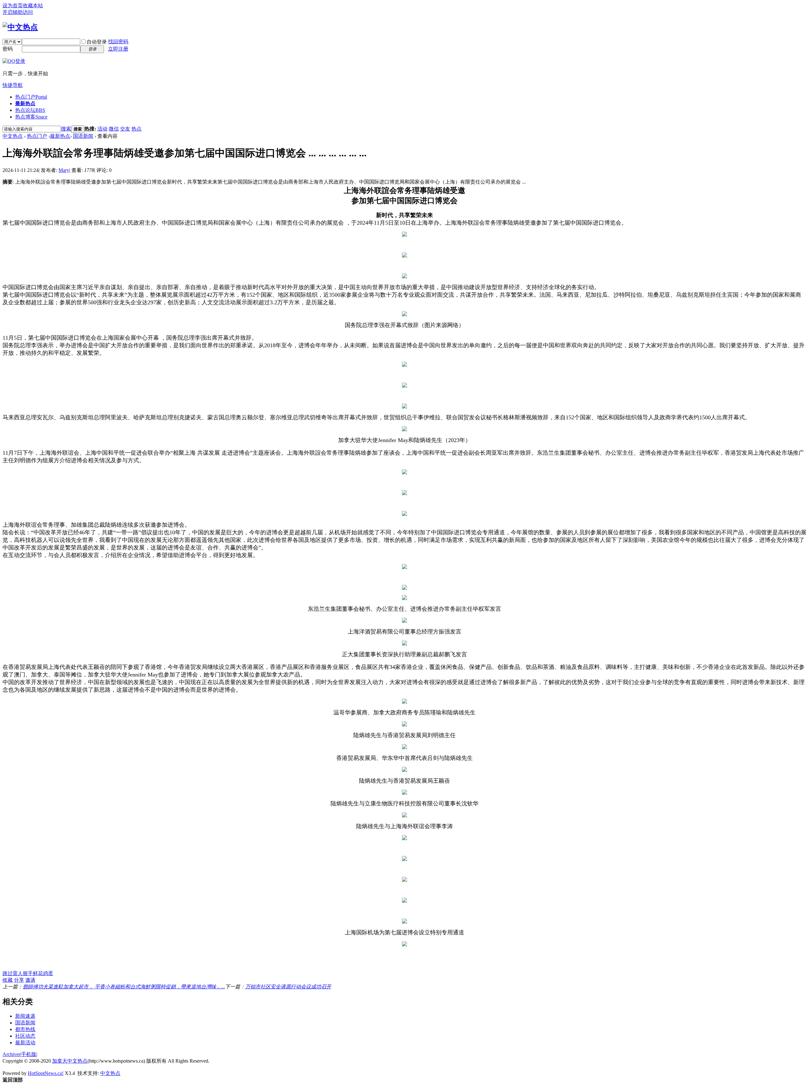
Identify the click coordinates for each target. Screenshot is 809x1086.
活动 (102, 128)
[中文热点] (20, 27)
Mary (63, 170)
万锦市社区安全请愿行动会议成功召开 (288, 986)
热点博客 (31, 116)
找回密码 (118, 41)
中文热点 (13, 136)
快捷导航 (13, 85)
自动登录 (97, 42)
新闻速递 (25, 1016)
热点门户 (31, 97)
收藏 (8, 980)
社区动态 (25, 1036)
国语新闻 (83, 136)
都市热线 (25, 1029)
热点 (136, 128)
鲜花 (38, 973)
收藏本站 (33, 5)
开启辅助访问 (18, 12)
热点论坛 (30, 110)
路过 (8, 973)
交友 (125, 128)
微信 (114, 128)
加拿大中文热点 (70, 1061)
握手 (28, 973)
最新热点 (25, 103)
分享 (19, 980)
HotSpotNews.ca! (46, 1073)
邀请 (30, 980)
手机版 (28, 1054)
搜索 (66, 128)
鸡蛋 (48, 973)
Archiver (11, 1054)
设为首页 (13, 5)
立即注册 (118, 49)
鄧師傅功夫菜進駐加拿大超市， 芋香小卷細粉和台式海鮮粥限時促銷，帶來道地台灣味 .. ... (124, 986)
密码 (8, 49)
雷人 (18, 973)
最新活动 (25, 1042)
